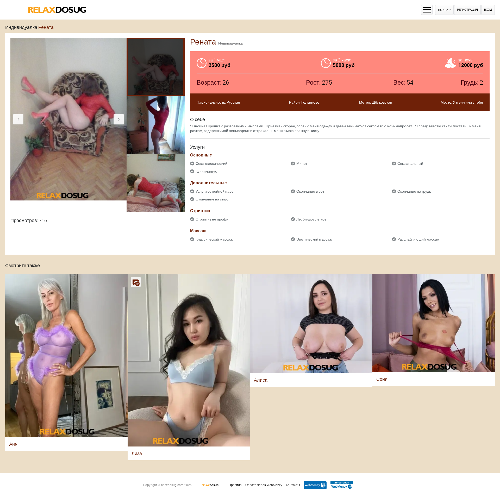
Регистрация (467, 9)
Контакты (293, 485)
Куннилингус (206, 171)
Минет (301, 163)
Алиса (260, 380)
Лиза (137, 453)
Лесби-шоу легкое (311, 219)
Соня (382, 379)
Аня (13, 444)
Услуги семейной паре (215, 191)
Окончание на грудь (414, 191)
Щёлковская (382, 102)
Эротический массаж (314, 239)
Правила (235, 485)
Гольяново (310, 102)
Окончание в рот (310, 191)
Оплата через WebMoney (263, 485)
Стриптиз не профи (212, 219)
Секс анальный (410, 163)
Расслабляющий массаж (418, 239)
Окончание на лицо (212, 199)
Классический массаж (214, 239)
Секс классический (211, 163)
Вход (488, 9)
